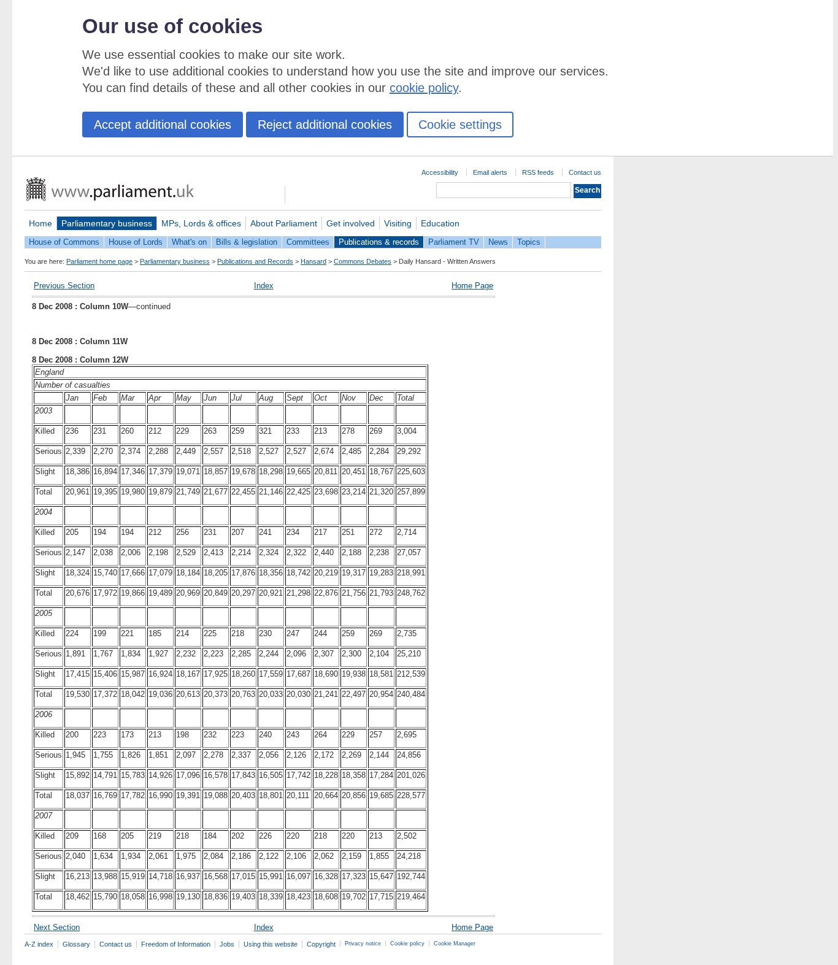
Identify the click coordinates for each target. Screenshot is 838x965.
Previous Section (64, 285)
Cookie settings (460, 124)
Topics (528, 242)
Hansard (313, 261)
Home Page (472, 285)
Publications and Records (255, 261)
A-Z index (39, 944)
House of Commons (64, 242)
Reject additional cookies (325, 124)
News (498, 242)
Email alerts (490, 172)
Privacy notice (363, 943)
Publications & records (379, 242)
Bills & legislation (246, 242)
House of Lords (136, 242)
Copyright (321, 944)
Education (440, 223)
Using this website (271, 944)
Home (40, 223)
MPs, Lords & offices (201, 223)
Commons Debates (362, 261)
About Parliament (283, 223)
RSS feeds (538, 172)
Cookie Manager (454, 943)
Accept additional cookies (162, 124)
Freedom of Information (175, 944)
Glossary (76, 944)
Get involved (350, 223)
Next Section (57, 927)
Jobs (227, 944)
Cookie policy (407, 943)
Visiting (398, 223)
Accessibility (439, 172)
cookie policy (424, 87)
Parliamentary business (106, 223)
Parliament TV (453, 242)
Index (264, 285)
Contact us (585, 172)
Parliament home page (99, 261)
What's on (189, 242)
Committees (307, 242)
